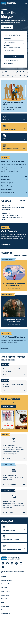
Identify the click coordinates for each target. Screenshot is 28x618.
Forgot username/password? (12, 47)
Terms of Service (5, 613)
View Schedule (8, 406)
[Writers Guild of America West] (9, 3)
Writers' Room (5, 595)
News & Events (5, 591)
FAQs (2, 602)
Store (2, 610)
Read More (7, 27)
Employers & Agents (6, 580)
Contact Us (4, 599)
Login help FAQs (8, 63)
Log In (14, 56)
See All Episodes (8, 360)
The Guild (4, 587)
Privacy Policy (5, 606)
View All (23, 201)
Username (7, 39)
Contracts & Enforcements (8, 584)
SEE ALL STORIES (20, 255)
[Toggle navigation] (26, 3)
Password (7, 45)
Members (3, 576)
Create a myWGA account (11, 60)
